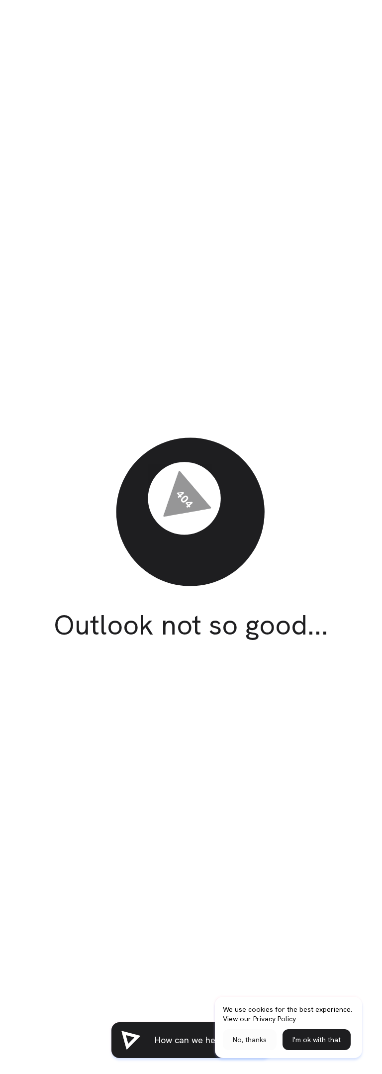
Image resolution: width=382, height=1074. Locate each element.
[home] (131, 1040)
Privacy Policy (274, 1018)
